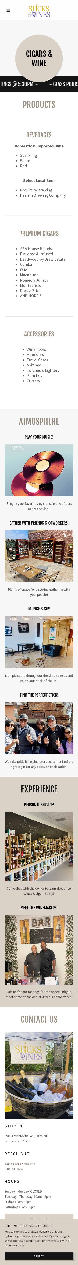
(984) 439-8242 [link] (14, 1169)
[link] (39, 10)
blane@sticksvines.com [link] (20, 1164)
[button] (10, 10)
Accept (39, 1256)
